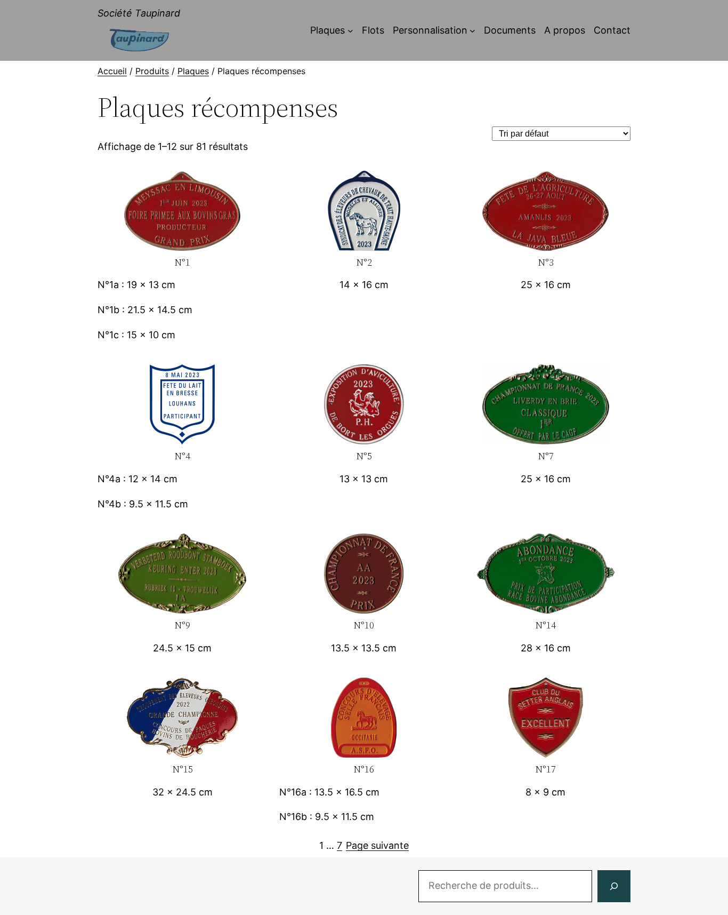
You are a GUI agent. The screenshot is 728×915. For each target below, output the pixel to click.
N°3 (546, 262)
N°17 (545, 769)
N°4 (182, 456)
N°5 (364, 456)
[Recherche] (613, 886)
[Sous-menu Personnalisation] (472, 31)
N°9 (182, 625)
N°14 (545, 625)
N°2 (364, 262)
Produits (152, 71)
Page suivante (377, 845)
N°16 (363, 769)
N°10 (363, 625)
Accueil (112, 71)
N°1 (182, 262)
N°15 (182, 769)
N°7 (546, 456)
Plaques (193, 71)
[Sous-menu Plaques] (350, 31)
